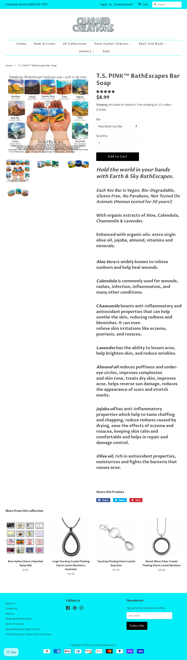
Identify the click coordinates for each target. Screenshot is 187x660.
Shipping (101, 104)
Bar (98, 119)
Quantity (102, 135)
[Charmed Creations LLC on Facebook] (68, 609)
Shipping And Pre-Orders (18, 619)
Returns (9, 614)
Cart (145, 4)
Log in (104, 4)
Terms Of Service (14, 624)
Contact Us (11, 608)
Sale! (106, 51)
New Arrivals (44, 44)
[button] (105, 91)
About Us (10, 603)
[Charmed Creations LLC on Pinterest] (75, 609)
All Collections (75, 44)
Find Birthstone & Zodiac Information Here (28, 634)
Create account (123, 4)
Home (21, 44)
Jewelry (86, 51)
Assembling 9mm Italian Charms (23, 629)
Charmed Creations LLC (103, 645)
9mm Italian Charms (111, 44)
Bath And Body (151, 44)
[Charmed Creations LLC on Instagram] (81, 609)
